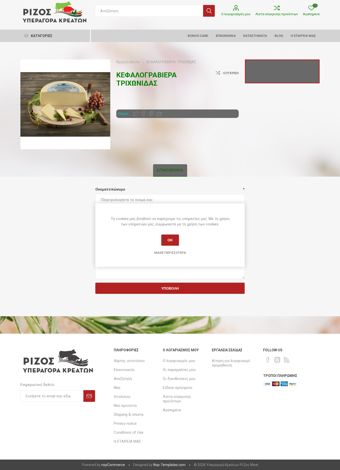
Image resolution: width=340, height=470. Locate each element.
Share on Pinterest (151, 113)
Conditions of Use (128, 432)
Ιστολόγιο (122, 396)
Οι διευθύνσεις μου (179, 378)
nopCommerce (113, 465)
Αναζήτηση (209, 11)
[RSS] (287, 360)
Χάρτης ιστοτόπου (129, 361)
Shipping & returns (129, 414)
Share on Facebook (143, 113)
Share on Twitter (135, 113)
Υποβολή (170, 288)
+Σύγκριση (231, 73)
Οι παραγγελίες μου (179, 369)
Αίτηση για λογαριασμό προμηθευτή (231, 363)
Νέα (117, 387)
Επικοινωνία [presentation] (170, 170)
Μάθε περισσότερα (170, 252)
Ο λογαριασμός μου (235, 14)
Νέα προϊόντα (125, 405)
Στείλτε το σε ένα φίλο (159, 113)
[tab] (170, 170)
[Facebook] (268, 360)
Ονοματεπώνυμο (110, 189)
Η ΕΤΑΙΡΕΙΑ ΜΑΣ (127, 441)
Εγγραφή (89, 396)
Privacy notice (125, 423)
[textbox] (149, 11)
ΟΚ (170, 240)
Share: (123, 113)
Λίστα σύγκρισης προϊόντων (276, 14)
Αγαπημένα (172, 410)
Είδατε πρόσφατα (177, 387)
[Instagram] (277, 360)
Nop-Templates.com (169, 465)
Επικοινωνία (124, 369)
